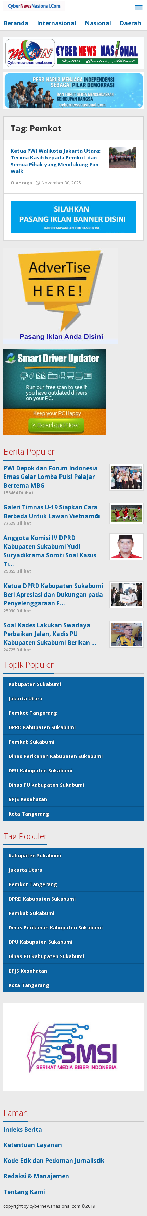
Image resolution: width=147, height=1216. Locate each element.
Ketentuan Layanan (32, 1145)
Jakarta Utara (25, 698)
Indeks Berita (22, 1129)
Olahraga (21, 183)
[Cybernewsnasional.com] (34, 5)
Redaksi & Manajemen (36, 1176)
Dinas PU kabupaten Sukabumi (46, 785)
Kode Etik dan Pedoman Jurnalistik (53, 1161)
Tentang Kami (24, 1192)
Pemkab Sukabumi (31, 741)
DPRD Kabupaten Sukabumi (42, 727)
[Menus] (139, 8)
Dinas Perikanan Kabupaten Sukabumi (56, 756)
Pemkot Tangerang (33, 713)
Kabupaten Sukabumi (35, 684)
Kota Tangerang (29, 813)
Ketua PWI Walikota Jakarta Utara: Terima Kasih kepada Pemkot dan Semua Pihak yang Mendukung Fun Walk (56, 160)
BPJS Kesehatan (28, 799)
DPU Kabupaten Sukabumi (40, 770)
